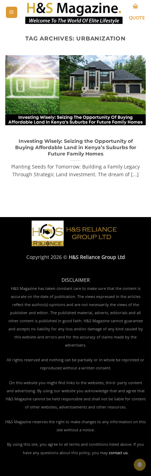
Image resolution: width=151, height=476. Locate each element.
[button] (11, 12)
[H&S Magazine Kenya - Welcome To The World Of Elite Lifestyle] (74, 12)
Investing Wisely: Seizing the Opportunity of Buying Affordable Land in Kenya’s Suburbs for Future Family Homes (75, 147)
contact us (118, 452)
